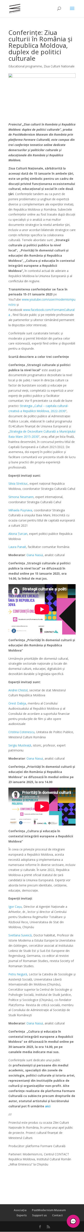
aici (47, 1106)
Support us (39, 1215)
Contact (57, 1215)
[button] (73, 1221)
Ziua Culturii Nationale (59, 66)
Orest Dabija (17, 703)
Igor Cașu (15, 907)
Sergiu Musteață (19, 745)
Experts (22, 1215)
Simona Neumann (21, 497)
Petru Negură (17, 974)
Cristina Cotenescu (21, 732)
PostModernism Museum (49, 1210)
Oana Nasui (34, 555)
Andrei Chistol (18, 690)
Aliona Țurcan (17, 534)
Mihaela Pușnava (20, 510)
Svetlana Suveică (20, 935)
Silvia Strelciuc (18, 483)
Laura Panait (17, 547)
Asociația (20, 1210)
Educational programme (25, 66)
